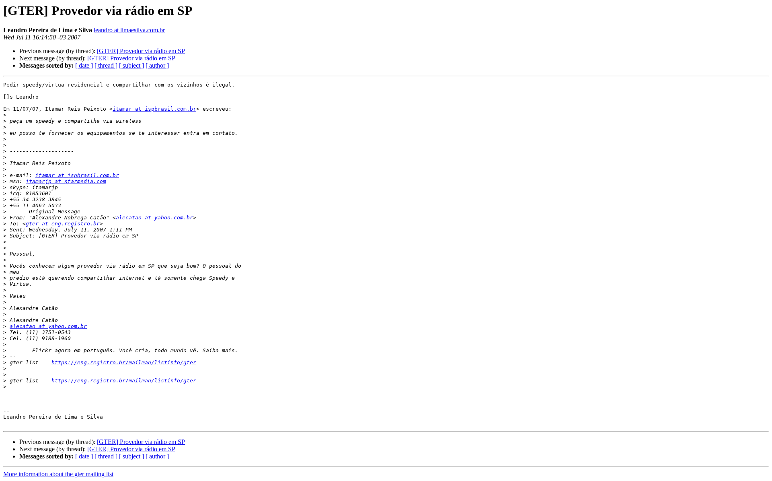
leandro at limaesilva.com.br (129, 30)
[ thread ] (105, 65)
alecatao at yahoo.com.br (154, 218)
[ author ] (157, 65)
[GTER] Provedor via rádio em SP (141, 50)
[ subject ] (131, 65)
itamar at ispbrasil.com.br (154, 109)
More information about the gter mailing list (58, 474)
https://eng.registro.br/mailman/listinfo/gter (123, 362)
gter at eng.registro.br (63, 224)
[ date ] (84, 65)
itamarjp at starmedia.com (66, 181)
